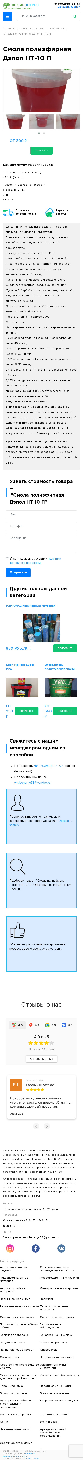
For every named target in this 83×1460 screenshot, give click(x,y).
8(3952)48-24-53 (67, 4)
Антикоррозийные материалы (12, 1290)
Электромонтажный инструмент (53, 1366)
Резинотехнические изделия (19, 1306)
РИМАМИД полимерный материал (30, 605)
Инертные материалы (14, 1429)
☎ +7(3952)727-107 (48, 766)
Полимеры (47, 1299)
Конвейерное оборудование (60, 1375)
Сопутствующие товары (57, 1317)
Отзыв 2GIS (17, 1113)
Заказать (41, 150)
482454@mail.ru (13, 177)
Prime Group (31, 1459)
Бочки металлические (55, 1393)
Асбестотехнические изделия (14, 1269)
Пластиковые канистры (56, 1386)
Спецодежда (48, 1350)
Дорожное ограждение (16, 1443)
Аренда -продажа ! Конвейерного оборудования (53, 1432)
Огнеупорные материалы (17, 1317)
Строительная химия (54, 1414)
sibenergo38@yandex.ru (42, 1237)
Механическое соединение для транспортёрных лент (18, 1377)
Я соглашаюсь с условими (35, 561)
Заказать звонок (69, 7)
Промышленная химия (15, 1299)
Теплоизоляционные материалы (54, 1308)
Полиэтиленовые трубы (16, 1350)
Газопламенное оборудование (50, 1326)
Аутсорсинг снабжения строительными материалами (16, 1403)
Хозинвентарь (9, 1357)
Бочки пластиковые (13, 1393)
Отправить (18, 572)
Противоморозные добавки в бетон (19, 1326)
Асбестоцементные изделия (59, 1278)
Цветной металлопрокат (57, 1357)
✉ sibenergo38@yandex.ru (32, 783)
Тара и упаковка (11, 1386)
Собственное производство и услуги (19, 1366)
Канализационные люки (56, 1335)
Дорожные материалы (15, 1414)
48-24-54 (9, 200)
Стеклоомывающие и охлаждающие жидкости (57, 1269)
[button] (7, 16)
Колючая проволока (14, 1335)
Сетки (4, 1422)
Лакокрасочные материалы (59, 1288)
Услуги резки (49, 1422)
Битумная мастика (12, 1342)
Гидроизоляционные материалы (14, 1279)
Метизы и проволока (54, 1342)
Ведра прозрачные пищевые (59, 1400)
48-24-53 (30, 1220)
